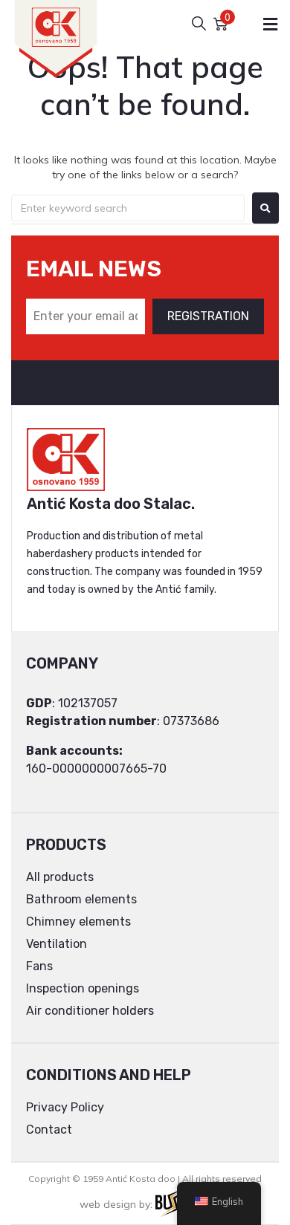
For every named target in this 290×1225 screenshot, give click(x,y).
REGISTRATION (208, 316)
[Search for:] (128, 208)
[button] (270, 24)
